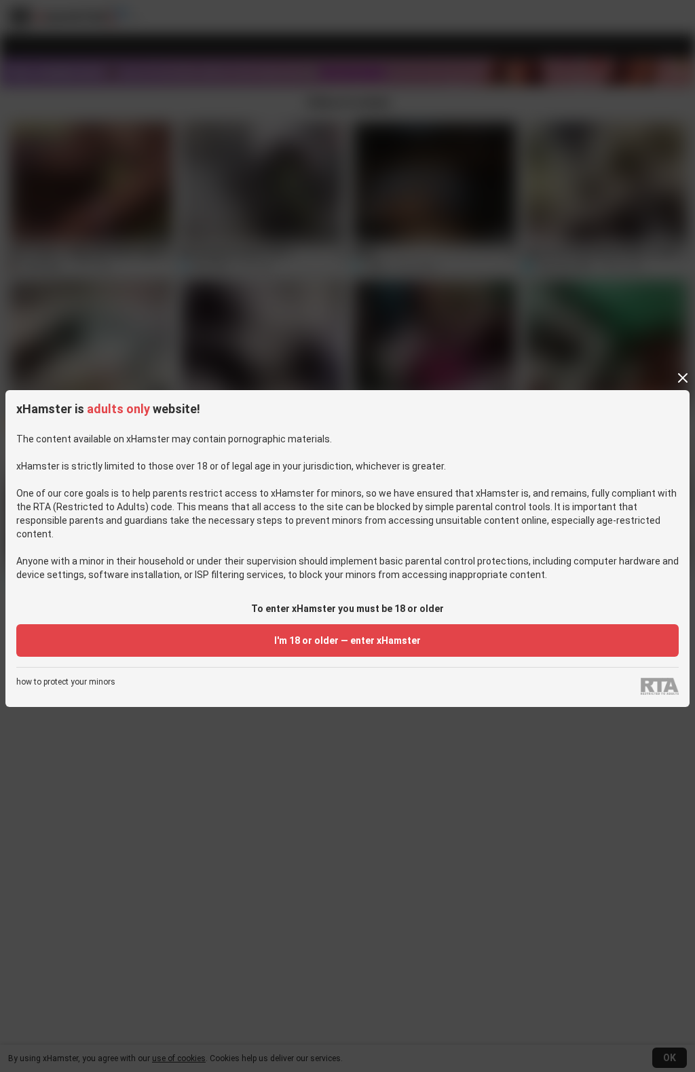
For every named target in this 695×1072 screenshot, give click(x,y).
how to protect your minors (65, 682)
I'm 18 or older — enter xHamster (347, 640)
